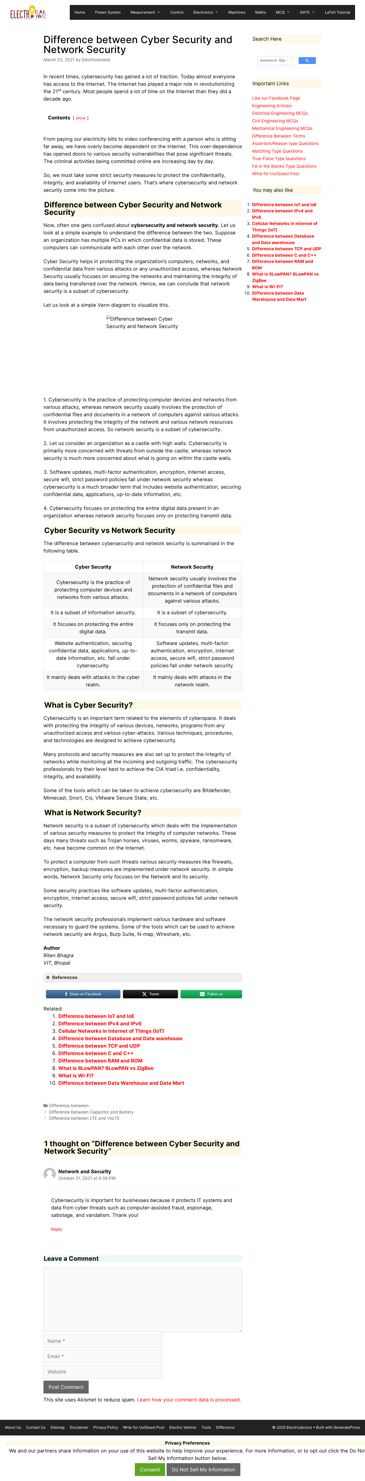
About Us (13, 1427)
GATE (305, 12)
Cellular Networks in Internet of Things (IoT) (111, 1031)
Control (176, 12)
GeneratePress (346, 1427)
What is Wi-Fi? (76, 1076)
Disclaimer (79, 1427)
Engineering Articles (272, 105)
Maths (260, 12)
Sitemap (57, 1427)
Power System (108, 12)
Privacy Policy (105, 1427)
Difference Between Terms (278, 136)
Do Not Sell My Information (203, 1470)
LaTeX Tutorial (337, 12)
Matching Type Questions (277, 151)
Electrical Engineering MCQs (280, 113)
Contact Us (35, 1427)
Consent (150, 1470)
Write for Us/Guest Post (275, 173)
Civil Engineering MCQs (275, 120)
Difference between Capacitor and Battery (91, 1112)
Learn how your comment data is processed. (189, 1400)
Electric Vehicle (182, 1427)
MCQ (280, 12)
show (81, 117)
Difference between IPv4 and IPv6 (100, 1024)
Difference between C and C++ (96, 1053)
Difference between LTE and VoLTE (84, 1118)
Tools (206, 1427)
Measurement (143, 12)
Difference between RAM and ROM (100, 1061)
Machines (236, 12)
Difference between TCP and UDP (99, 1046)
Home (80, 12)
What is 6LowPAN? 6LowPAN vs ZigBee (106, 1068)
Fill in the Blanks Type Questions (284, 166)
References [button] (64, 977)
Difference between (69, 1105)
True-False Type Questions (279, 158)
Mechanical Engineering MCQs (282, 128)
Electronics (203, 12)
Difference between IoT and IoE (96, 1016)
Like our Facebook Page (276, 98)
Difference (225, 1427)
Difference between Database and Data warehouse (120, 1038)
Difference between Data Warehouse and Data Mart (121, 1083)
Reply (56, 1229)
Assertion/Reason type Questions (285, 143)
